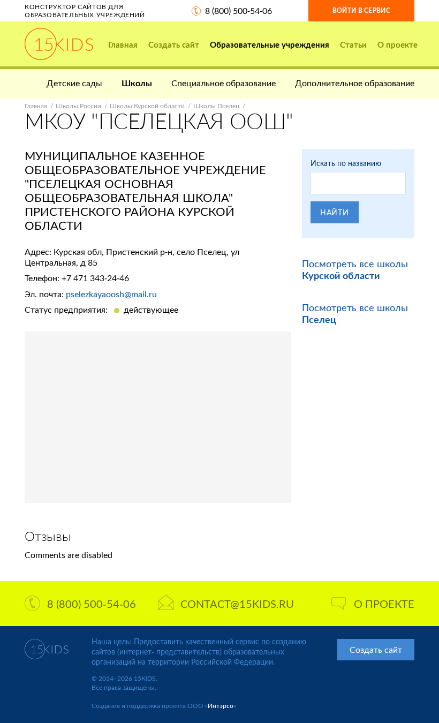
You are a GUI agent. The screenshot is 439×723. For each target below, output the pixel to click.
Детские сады (74, 83)
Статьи (353, 44)
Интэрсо (220, 706)
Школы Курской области (147, 106)
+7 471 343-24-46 (95, 278)
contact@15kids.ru (237, 603)
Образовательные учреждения (269, 44)
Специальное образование (223, 83)
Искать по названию (346, 163)
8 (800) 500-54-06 (238, 10)
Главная (123, 44)
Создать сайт (173, 44)
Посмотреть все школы (355, 269)
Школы (137, 83)
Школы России (78, 106)
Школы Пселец (216, 106)
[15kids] (59, 44)
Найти (334, 212)
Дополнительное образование (354, 83)
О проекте (397, 44)
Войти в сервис (361, 10)
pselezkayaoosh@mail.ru (111, 294)
